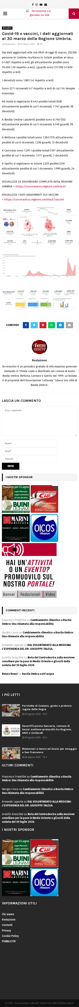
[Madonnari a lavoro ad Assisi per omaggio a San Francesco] (11, 753)
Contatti (7, 925)
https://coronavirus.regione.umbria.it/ (41, 186)
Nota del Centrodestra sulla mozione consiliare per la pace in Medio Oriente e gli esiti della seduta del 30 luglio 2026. (38, 661)
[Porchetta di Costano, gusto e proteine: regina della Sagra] (11, 710)
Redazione (10, 44)
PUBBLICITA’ (9, 941)
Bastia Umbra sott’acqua (38, 673)
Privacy (6, 930)
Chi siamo (8, 914)
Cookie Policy (10, 936)
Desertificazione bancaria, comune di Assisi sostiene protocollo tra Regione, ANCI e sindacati (47, 729)
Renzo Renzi (10, 673)
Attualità (7, 28)
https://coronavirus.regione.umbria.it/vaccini (33, 199)
